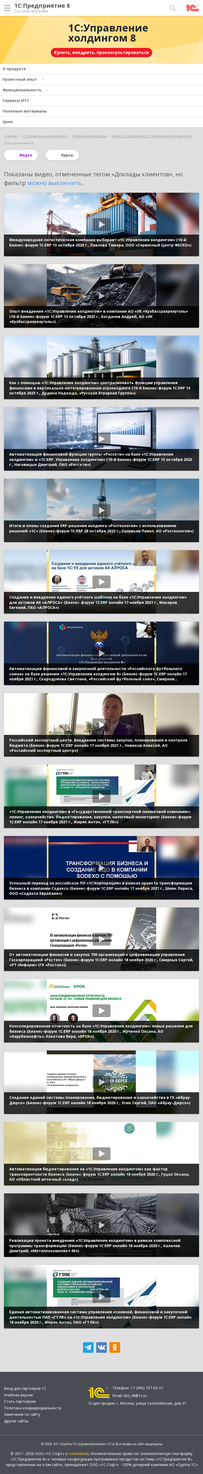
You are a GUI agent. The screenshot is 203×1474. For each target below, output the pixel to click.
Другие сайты (16, 1420)
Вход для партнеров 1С (25, 1388)
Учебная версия (18, 1394)
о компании (76, 1453)
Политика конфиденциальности (32, 1407)
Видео (26, 155)
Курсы (67, 155)
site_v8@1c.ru (135, 1395)
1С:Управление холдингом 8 (108, 33)
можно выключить (54, 183)
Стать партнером (20, 1401)
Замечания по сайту (22, 1414)
